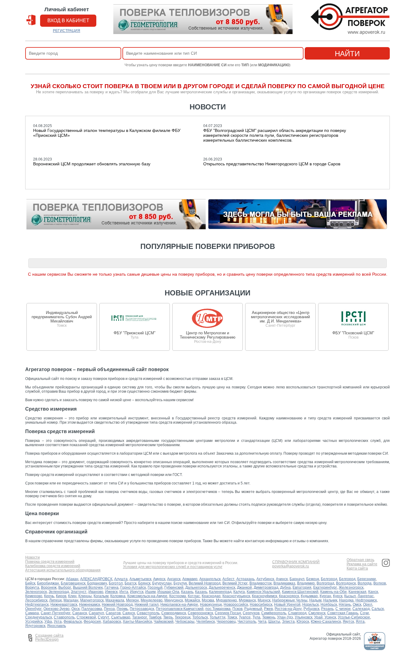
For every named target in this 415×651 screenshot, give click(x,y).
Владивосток (260, 583)
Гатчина (111, 587)
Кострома (177, 596)
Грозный (155, 587)
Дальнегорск (196, 587)
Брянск (144, 583)
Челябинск (205, 621)
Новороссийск (236, 604)
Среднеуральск (38, 617)
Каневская (357, 592)
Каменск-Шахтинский (300, 592)
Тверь (168, 617)
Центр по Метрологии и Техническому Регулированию (207, 335)
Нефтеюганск (37, 604)
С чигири (343, 609)
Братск (130, 583)
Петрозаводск (142, 609)
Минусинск (173, 600)
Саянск (128, 613)
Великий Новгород (205, 583)
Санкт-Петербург (55, 613)
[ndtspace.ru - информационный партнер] (374, 649)
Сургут (103, 617)
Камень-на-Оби (333, 592)
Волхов (379, 583)
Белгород (329, 579)
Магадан (70, 600)
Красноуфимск (264, 596)
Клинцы (85, 596)
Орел (367, 604)
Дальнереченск (222, 587)
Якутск (348, 621)
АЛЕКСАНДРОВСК (96, 579)
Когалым (101, 596)
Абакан (72, 579)
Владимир (306, 583)
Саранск (79, 613)
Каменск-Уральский (263, 592)
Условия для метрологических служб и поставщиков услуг (172, 567)
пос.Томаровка (218, 609)
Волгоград (325, 583)
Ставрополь (64, 617)
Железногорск (351, 587)
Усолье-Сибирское (354, 617)
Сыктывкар (120, 617)
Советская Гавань (342, 613)
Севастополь (148, 613)
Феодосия (92, 621)
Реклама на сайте (362, 564)
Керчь (49, 596)
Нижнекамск (89, 604)
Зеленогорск (36, 592)
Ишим (150, 592)
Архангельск (210, 579)
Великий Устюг (235, 583)
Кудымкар (309, 596)
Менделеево (152, 600)
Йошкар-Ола (168, 592)
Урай (318, 617)
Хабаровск (112, 621)
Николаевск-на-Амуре (179, 604)
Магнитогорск (92, 600)
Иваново (95, 592)
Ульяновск (303, 617)
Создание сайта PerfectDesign (49, 638)
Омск (357, 604)
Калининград (220, 592)
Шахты (274, 621)
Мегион (132, 600)
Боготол (116, 583)
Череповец (226, 621)
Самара (32, 613)
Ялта (360, 621)
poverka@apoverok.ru (290, 566)
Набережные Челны (289, 600)
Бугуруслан (162, 583)
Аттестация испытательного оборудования (63, 570)
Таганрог (139, 617)
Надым (315, 600)
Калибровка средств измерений (52, 566)
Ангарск (173, 579)
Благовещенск (73, 583)
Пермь (122, 609)
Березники (366, 579)
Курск (337, 596)
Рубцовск (311, 609)
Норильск (310, 604)
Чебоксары (184, 621)
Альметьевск (140, 579)
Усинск (330, 617)
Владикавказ (284, 583)
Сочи (364, 613)
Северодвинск (173, 613)
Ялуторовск (35, 626)
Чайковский (163, 621)
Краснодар (211, 596)
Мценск (264, 600)
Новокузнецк (211, 604)
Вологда (365, 583)
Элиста (288, 621)
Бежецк (312, 579)
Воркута (32, 587)
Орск (75, 609)
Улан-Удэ (285, 617)
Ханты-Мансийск (137, 621)
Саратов (113, 613)
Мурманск (247, 600)
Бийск (30, 583)
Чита (262, 621)
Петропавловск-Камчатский (180, 609)
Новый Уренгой (287, 604)
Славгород (297, 613)
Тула (256, 617)
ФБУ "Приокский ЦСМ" (135, 333)
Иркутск (136, 592)
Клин (72, 596)
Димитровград (266, 587)
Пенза (109, 609)
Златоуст (79, 592)
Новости (32, 558)
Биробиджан (48, 583)
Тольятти (217, 617)
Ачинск (282, 579)
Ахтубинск (265, 579)
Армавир (189, 579)
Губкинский (173, 587)
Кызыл (350, 596)
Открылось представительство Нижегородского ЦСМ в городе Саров (271, 163)
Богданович (97, 583)
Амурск (159, 579)
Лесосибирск (36, 600)
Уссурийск (34, 621)
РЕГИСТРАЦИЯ (66, 31)
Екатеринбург (325, 587)
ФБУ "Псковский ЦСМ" (353, 333)
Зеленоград (59, 592)
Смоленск (316, 613)
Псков (237, 609)
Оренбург (33, 609)
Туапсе (245, 617)
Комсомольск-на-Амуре (147, 596)
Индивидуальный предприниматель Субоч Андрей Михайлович (62, 316)
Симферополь (273, 613)
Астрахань (245, 579)
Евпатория (302, 587)
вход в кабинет (68, 20)
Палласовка (91, 609)
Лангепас (366, 596)
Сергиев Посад (228, 613)
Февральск (72, 621)
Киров (61, 596)
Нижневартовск (63, 604)
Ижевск (111, 592)
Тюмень (268, 617)
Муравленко (226, 600)
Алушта (121, 579)
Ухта (58, 621)
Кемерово (33, 596)
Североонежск (200, 613)
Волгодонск (346, 583)
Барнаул (297, 579)
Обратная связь (360, 560)
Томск (232, 617)
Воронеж (49, 587)
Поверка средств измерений (49, 562)
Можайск (192, 600)
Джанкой (244, 587)
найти (347, 54)
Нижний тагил (147, 604)
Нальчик (330, 600)
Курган (325, 596)
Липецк (55, 600)
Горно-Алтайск (133, 587)
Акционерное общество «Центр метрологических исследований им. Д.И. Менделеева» (280, 316)
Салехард (361, 609)
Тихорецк (182, 617)
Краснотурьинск (236, 596)
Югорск (303, 621)
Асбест (228, 579)
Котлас (194, 596)
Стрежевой (86, 617)
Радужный (253, 609)
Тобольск (200, 617)
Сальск (378, 609)
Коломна (117, 596)
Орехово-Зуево (56, 609)
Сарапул (96, 613)
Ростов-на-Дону (288, 609)
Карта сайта (357, 568)
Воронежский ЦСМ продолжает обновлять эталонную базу (91, 163)
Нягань (345, 604)
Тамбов (155, 617)
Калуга (239, 592)
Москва (208, 600)
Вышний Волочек (88, 587)
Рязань (327, 609)
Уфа (48, 621)
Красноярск (289, 596)
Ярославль (56, 626)
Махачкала (114, 600)
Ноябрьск (329, 604)
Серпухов (251, 613)
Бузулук (180, 583)
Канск (373, 592)
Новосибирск (261, 604)
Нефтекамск (366, 600)
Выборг (64, 587)
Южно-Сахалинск (326, 621)
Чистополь (247, 621)
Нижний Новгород (117, 604)
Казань (187, 592)
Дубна (285, 587)
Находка (346, 600)
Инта (123, 592)
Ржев (268, 609)
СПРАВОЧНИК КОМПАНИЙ (296, 562)
